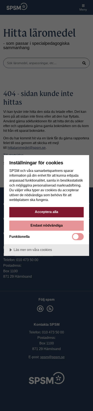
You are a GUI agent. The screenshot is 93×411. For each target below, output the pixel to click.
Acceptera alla (46, 212)
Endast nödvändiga (46, 225)
